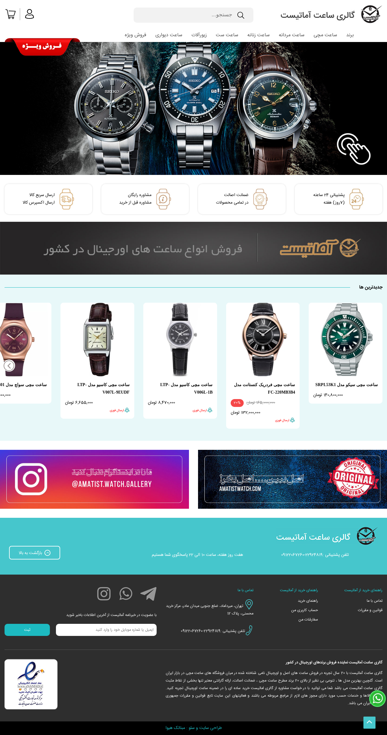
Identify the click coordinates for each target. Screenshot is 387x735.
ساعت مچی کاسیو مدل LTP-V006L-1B (186, 388)
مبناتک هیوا (175, 728)
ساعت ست (227, 35)
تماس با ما (374, 601)
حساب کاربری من (304, 610)
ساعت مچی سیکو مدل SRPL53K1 (346, 384)
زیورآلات (199, 35)
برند (350, 35)
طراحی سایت (210, 728)
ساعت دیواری (168, 35)
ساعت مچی (325, 35)
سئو (192, 728)
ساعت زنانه (258, 35)
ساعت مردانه (291, 35)
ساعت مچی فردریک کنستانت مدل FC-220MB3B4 (264, 388)
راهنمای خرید (308, 601)
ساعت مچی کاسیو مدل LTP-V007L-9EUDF (103, 388)
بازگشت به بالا (31, 553)
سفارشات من (308, 620)
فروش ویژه (135, 35)
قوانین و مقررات (370, 610)
